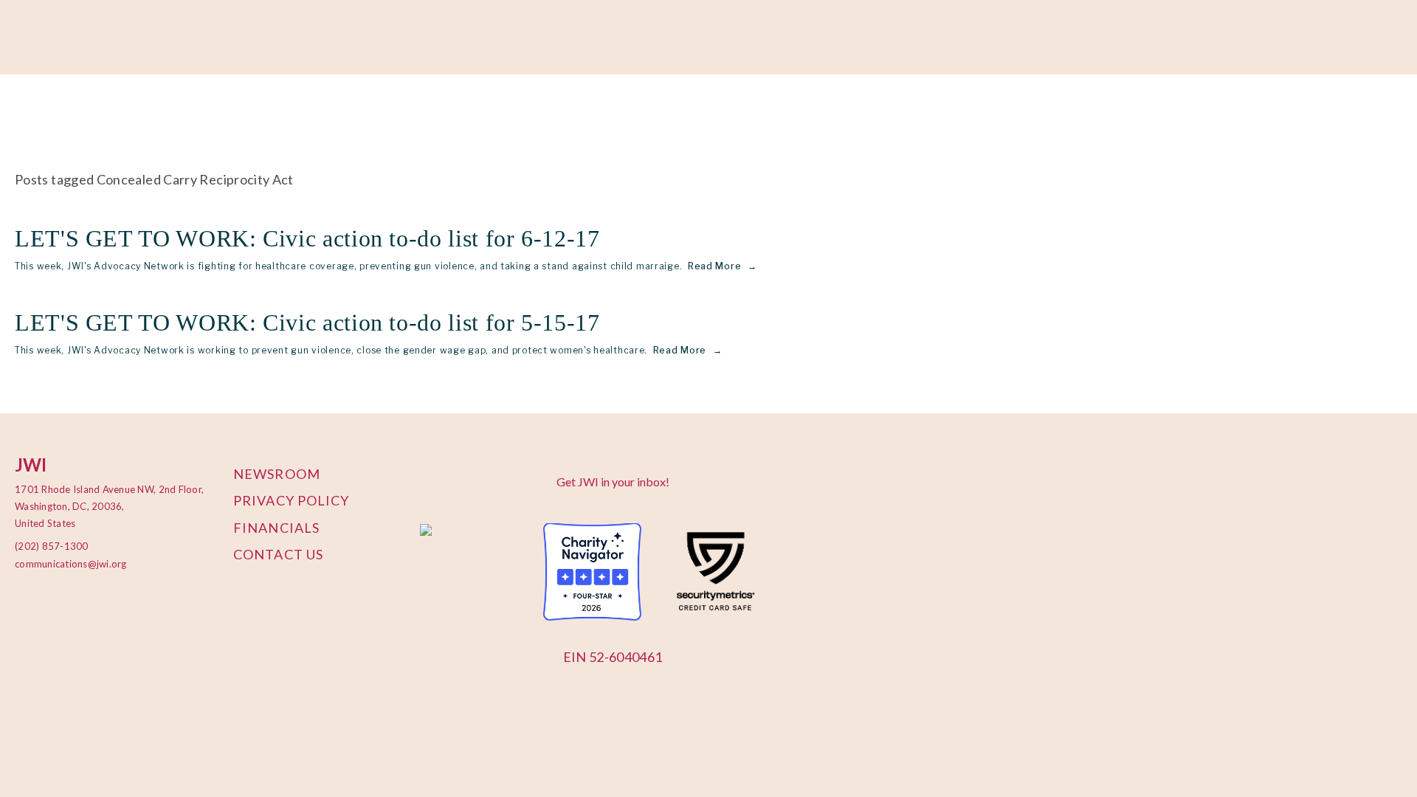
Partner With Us (188, 112)
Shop (421, 112)
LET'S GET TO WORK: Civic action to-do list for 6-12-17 (307, 238)
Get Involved (288, 112)
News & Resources (505, 112)
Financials (276, 528)
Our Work (97, 112)
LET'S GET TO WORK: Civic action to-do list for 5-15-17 (307, 322)
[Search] (139, 38)
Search (594, 112)
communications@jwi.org (63, 564)
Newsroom (276, 474)
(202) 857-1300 (52, 546)
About (32, 112)
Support (365, 112)
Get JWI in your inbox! (612, 482)
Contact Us (278, 554)
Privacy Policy (291, 500)
